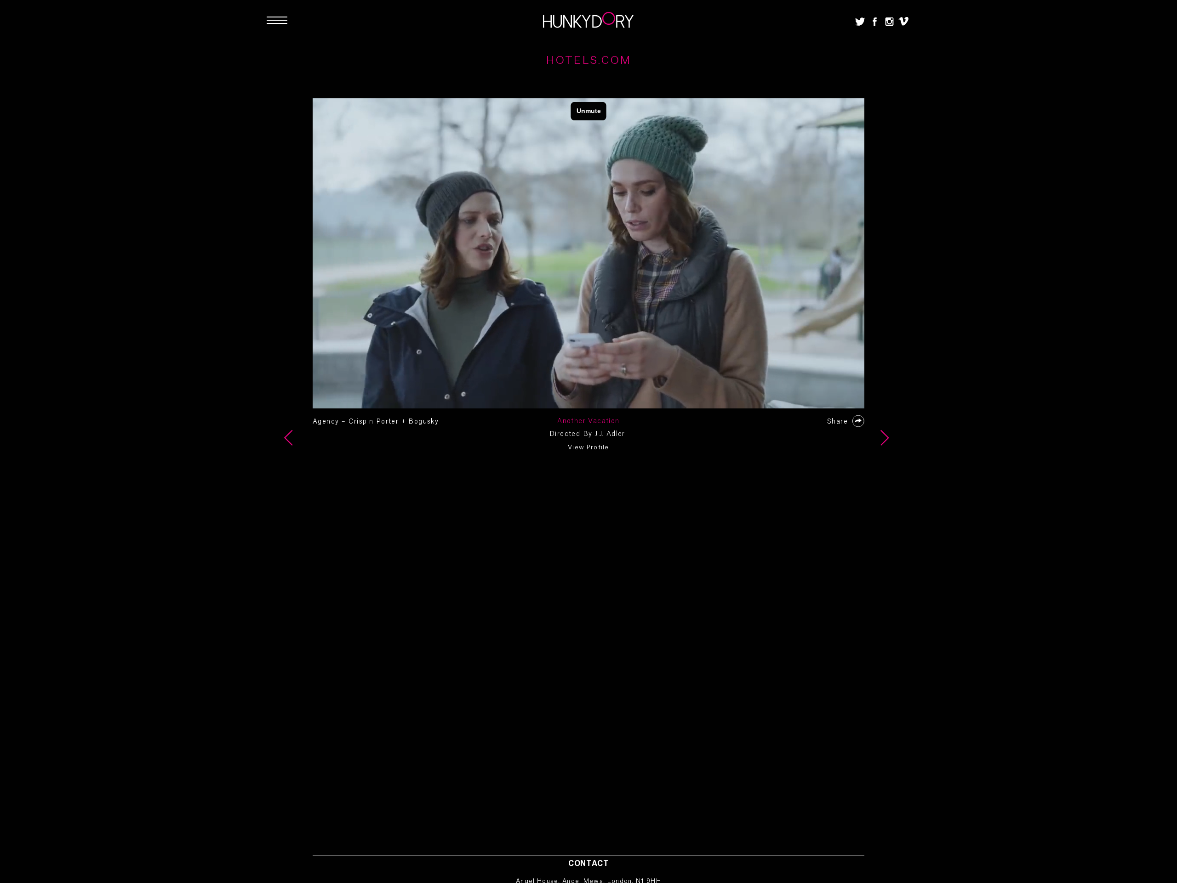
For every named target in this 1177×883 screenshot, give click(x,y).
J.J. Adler (610, 434)
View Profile (588, 447)
